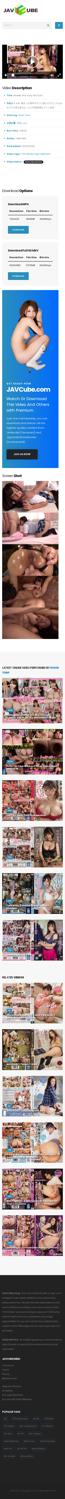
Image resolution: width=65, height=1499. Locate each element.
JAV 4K (36, 1418)
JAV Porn (8, 1433)
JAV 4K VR (22, 1448)
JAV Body (49, 1418)
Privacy (6, 1374)
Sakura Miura (26, 1456)
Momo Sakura (38, 1448)
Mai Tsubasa (35, 1433)
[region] (32, 62)
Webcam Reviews (11, 1386)
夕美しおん (23, 123)
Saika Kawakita (47, 1441)
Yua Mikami (47, 1426)
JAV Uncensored (20, 1418)
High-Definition (43, 154)
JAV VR (20, 1433)
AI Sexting (7, 1390)
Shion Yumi (25, 115)
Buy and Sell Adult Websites (17, 1399)
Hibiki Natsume (11, 1441)
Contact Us (8, 1365)
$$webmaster (9, 1378)
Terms (5, 1369)
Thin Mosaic (27, 154)
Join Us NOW (22, 454)
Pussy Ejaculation (33, 162)
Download (18, 229)
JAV (5, 1418)
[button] (52, 75)
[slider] (29, 75)
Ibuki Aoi (8, 1448)
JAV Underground (28, 1426)
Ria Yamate (9, 1456)
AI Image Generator (12, 1395)
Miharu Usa (29, 1441)
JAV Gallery (9, 1426)
